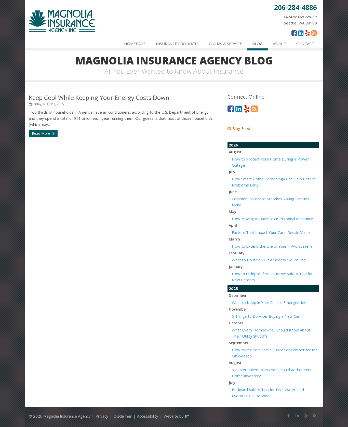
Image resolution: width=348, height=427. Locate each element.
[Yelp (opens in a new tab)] (307, 33)
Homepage (135, 43)
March (234, 239)
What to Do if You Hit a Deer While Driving (269, 259)
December (238, 295)
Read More (41, 133)
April (233, 225)
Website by (176, 416)
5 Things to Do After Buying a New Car (266, 316)
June (233, 191)
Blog (257, 43)
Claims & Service (225, 43)
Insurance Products (177, 43)
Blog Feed (241, 128)
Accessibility (147, 416)
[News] (314, 33)
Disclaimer (123, 416)
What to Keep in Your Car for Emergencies (269, 302)
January (236, 266)
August (235, 152)
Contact (305, 43)
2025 (233, 288)
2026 (233, 145)
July (232, 171)
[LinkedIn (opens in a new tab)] (300, 33)
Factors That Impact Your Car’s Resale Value (271, 232)
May (232, 211)
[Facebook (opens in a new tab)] (294, 33)
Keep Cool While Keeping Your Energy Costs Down (99, 97)
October (236, 323)
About (279, 43)
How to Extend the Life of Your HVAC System (272, 246)
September (238, 342)
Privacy (102, 416)
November (238, 309)
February (237, 252)
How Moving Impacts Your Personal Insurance (272, 218)
